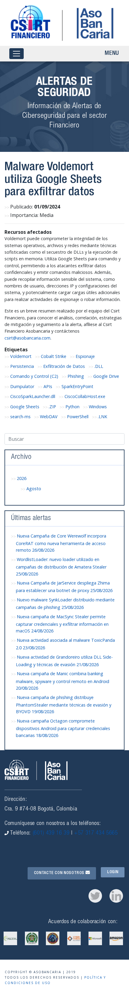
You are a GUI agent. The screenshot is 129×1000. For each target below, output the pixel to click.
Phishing (76, 376)
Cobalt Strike (53, 356)
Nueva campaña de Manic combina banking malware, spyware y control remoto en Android (62, 681)
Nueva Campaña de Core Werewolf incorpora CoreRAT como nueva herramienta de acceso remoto (61, 543)
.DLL (98, 366)
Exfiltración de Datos (64, 366)
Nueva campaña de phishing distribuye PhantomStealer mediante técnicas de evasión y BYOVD (63, 704)
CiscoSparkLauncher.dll (32, 396)
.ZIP (52, 406)
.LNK (102, 416)
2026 (21, 478)
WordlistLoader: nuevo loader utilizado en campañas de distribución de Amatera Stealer (61, 566)
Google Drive (106, 376)
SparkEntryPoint (77, 386)
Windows (98, 406)
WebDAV (49, 416)
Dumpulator (22, 386)
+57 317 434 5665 (96, 833)
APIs (48, 386)
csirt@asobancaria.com (27, 338)
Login (112, 872)
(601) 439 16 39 (51, 833)
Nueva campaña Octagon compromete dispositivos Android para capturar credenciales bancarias (63, 728)
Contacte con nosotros (60, 873)
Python (72, 406)
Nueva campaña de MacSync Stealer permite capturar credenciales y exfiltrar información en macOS (62, 624)
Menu (112, 54)
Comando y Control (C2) (34, 376)
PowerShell (77, 416)
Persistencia (22, 366)
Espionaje (85, 356)
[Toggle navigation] (16, 53)
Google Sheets (24, 406)
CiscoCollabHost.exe (84, 396)
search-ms (20, 416)
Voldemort (21, 356)
